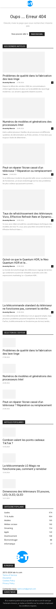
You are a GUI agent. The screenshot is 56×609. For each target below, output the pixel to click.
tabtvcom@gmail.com (26, 589)
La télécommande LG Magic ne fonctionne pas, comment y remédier (25, 467)
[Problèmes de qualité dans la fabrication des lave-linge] (28, 62)
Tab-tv (5, 174)
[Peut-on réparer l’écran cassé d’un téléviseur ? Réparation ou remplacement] (28, 154)
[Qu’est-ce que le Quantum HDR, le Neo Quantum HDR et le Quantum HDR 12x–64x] (28, 245)
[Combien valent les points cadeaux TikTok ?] (28, 432)
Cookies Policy (9, 580)
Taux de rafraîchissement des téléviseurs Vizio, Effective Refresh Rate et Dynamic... (28, 215)
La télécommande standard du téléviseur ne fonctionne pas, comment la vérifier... (27, 307)
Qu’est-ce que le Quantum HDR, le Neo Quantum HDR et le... (25, 261)
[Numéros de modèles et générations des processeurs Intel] (28, 108)
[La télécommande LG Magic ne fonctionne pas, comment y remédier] (28, 457)
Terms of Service (10, 575)
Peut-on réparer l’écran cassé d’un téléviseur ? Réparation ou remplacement (27, 169)
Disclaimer (7, 578)
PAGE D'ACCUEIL (37, 34)
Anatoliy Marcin (9, 82)
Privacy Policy (9, 583)
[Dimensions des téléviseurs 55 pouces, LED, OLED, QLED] (28, 483)
